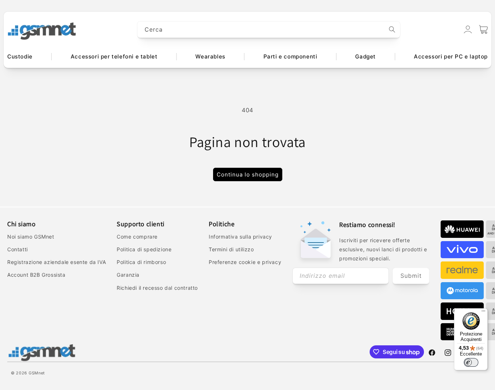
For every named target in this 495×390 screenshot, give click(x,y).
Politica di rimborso (141, 262)
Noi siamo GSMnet (30, 236)
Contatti (17, 249)
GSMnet (37, 372)
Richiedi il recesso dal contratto (157, 288)
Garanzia (128, 275)
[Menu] (483, 312)
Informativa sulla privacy (240, 236)
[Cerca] (392, 29)
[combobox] (268, 29)
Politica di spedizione (144, 249)
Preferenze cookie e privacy (245, 262)
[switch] (471, 362)
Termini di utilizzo (231, 249)
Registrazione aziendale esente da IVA (56, 262)
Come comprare (137, 236)
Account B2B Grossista (36, 275)
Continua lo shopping (248, 174)
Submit (411, 275)
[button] (483, 29)
